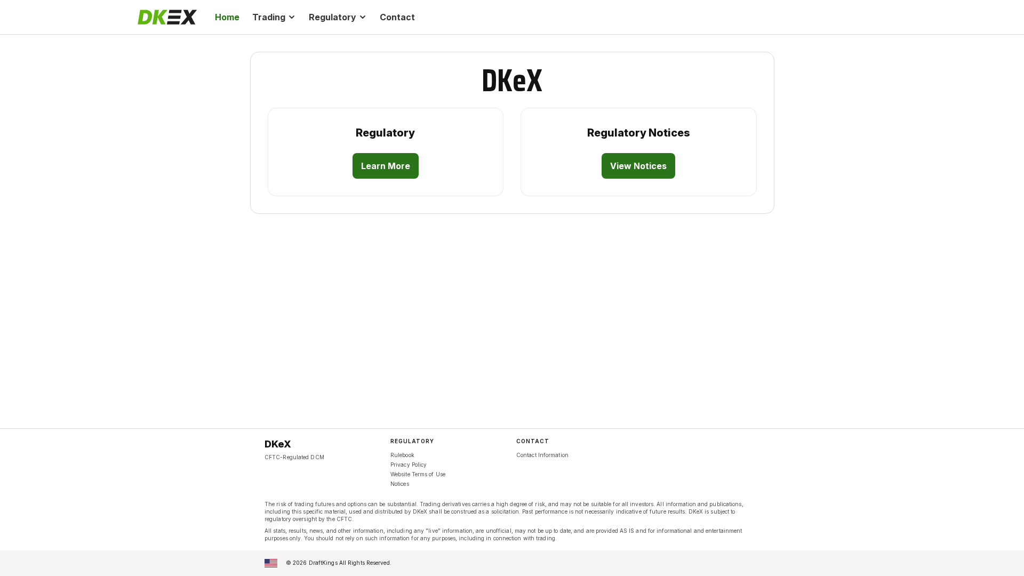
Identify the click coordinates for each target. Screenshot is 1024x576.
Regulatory (332, 17)
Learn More (385, 166)
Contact (397, 17)
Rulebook (402, 455)
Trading (268, 17)
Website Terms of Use (417, 474)
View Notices (638, 166)
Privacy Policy (408, 464)
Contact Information (542, 455)
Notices (399, 484)
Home (227, 17)
